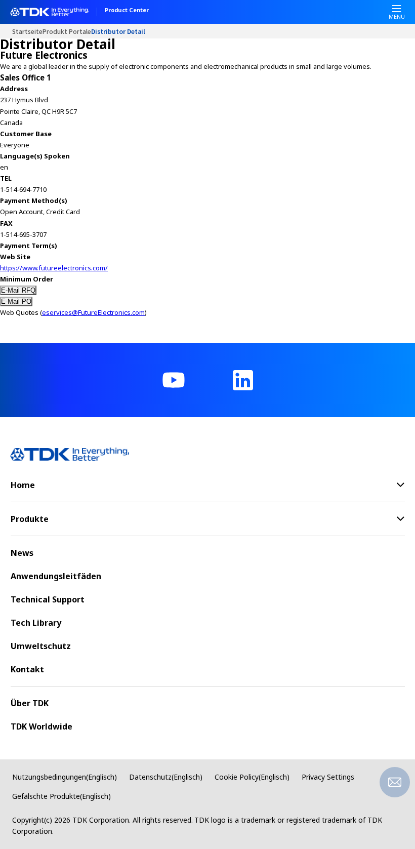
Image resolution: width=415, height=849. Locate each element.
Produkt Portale (67, 31)
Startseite (27, 31)
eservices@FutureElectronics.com (93, 312)
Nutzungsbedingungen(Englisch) (64, 777)
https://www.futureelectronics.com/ (54, 267)
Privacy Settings (328, 777)
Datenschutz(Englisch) (165, 777)
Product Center (127, 11)
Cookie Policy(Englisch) (252, 777)
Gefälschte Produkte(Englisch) (61, 796)
